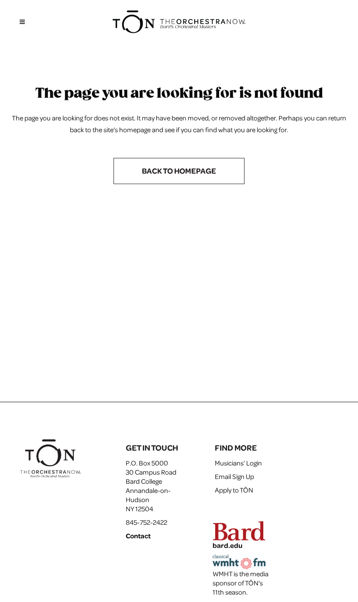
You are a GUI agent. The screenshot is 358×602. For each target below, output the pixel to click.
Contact (138, 535)
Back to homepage (179, 170)
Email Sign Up (234, 476)
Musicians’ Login (238, 463)
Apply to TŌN (234, 490)
